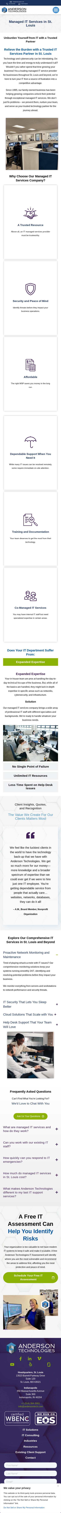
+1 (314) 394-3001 (30, 1403)
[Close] (58, 1485)
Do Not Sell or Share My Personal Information (24, 1507)
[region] (30, 1498)
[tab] (30, 662)
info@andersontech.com (30, 1406)
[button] (56, 10)
